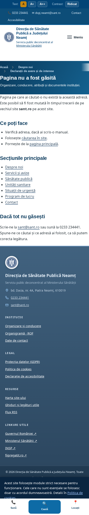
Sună (13, 504)
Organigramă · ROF (19, 333)
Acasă (4, 67)
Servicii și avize (17, 173)
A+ (32, 4)
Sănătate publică (18, 178)
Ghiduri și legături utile (22, 405)
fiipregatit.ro (16, 455)
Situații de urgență (20, 190)
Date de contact (16, 340)
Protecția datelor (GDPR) (22, 362)
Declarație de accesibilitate (24, 376)
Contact (11, 202)
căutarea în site (34, 138)
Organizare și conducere (23, 326)
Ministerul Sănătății (21, 441)
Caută (44, 506)
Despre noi (25, 67)
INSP (10, 448)
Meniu (78, 37)
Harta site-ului (15, 398)
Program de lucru (19, 196)
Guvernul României (21, 433)
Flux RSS (11, 412)
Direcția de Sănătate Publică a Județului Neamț (32, 33)
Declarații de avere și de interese (32, 71)
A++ (42, 4)
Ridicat (72, 4)
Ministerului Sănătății (29, 46)
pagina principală (44, 143)
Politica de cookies (18, 369)
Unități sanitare (17, 184)
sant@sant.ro (29, 227)
